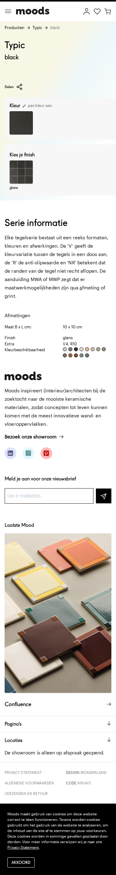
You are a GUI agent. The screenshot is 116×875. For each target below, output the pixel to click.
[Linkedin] (10, 453)
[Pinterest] (46, 453)
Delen (9, 86)
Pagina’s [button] (13, 724)
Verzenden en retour (26, 793)
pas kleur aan (39, 105)
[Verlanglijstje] (97, 11)
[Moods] (32, 11)
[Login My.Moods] (86, 11)
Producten (14, 27)
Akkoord (21, 862)
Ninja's (84, 783)
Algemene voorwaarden (29, 783)
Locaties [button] (13, 740)
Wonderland (93, 772)
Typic (37, 27)
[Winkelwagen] (107, 11)
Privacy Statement (23, 772)
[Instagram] (28, 453)
